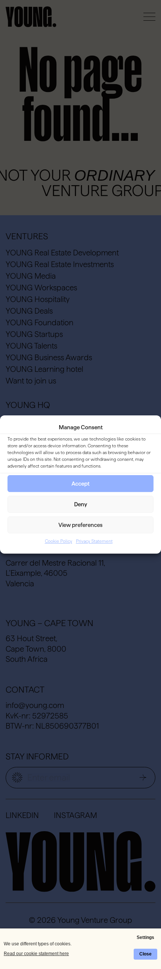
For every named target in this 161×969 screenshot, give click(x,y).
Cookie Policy (58, 541)
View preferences (80, 525)
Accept (80, 483)
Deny (80, 504)
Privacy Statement (94, 541)
